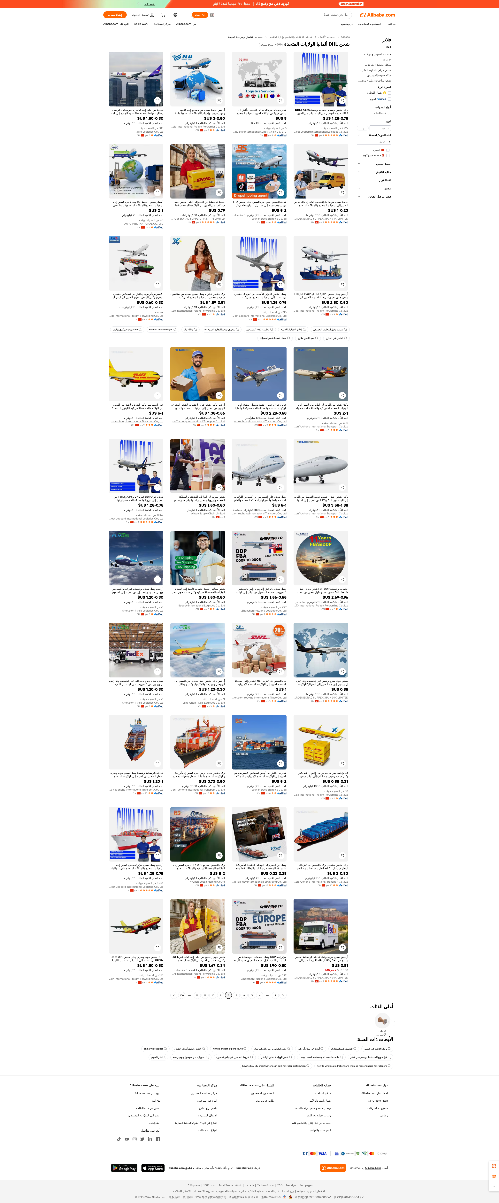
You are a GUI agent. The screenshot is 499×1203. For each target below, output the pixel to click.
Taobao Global (265, 1185)
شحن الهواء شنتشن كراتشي (274, 1057)
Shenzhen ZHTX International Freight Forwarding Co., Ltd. (321, 605)
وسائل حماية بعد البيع (319, 1115)
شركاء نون (156, 1057)
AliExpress (194, 1185)
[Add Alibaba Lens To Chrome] (333, 1168)
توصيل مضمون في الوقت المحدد (312, 1108)
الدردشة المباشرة (207, 1100)
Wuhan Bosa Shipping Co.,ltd (269, 218)
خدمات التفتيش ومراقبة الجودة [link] (245, 36)
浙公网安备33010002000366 (313, 1197)
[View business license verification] (285, 1197)
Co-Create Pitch (378, 1100)
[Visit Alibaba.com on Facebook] (158, 1139)
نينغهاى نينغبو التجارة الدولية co (219, 329)
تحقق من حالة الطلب (148, 1108)
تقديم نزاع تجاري (207, 1108)
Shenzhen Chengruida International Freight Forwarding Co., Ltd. (136, 315)
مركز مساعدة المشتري (204, 1093)
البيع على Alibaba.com (147, 1093)
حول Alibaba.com (377, 1085)
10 (213, 995)
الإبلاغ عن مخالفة (207, 1130)
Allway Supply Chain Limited (208, 513)
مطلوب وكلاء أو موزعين (257, 329)
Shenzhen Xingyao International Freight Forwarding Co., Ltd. (197, 310)
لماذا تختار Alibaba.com (374, 1093)
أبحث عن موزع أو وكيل (309, 1048)
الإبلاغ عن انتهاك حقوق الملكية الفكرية (196, 1122)
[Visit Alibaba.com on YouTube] (126, 1139)
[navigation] (373, 516)
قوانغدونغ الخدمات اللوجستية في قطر (368, 1057)
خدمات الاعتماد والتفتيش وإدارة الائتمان (290, 36)
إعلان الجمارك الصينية (291, 329)
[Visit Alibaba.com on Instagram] (134, 1139)
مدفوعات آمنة (323, 1093)
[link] (494, 1166)
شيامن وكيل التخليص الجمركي (328, 329)
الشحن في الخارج (334, 338)
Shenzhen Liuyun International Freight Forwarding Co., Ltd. (136, 978)
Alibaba (345, 36)
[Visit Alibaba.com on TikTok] (119, 1139)
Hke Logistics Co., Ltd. (149, 131)
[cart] (163, 15)
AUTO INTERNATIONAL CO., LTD (143, 223)
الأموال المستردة (207, 1115)
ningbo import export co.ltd (228, 1048)
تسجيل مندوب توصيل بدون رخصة (189, 1057)
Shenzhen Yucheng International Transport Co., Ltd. (321, 426)
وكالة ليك (188, 329)
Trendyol (291, 1185)
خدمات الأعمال (326, 36)
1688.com (209, 1185)
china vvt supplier (153, 1048)
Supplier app (244, 1167)
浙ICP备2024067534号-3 (349, 1197)
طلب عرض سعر (264, 1100)
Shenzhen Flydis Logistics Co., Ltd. (142, 610)
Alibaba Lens (373, 1167)
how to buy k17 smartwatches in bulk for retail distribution (274, 1066)
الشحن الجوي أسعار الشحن (187, 1048)
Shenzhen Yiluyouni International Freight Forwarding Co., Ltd (197, 973)
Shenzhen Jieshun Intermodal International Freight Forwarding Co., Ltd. (321, 310)
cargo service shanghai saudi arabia (319, 1057)
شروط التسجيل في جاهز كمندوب (232, 1057)
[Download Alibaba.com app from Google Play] (124, 1168)
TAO (279, 1185)
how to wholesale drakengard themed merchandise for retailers (352, 1066)
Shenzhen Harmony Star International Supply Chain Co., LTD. (259, 131)
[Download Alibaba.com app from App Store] (153, 1168)
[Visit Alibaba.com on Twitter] (142, 1139)
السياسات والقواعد (320, 1130)
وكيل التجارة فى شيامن (375, 1048)
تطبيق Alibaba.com (180, 1167)
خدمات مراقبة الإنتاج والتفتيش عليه (311, 1122)
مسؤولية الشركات (377, 1108)
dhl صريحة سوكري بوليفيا (125, 329)
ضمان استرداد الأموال (319, 1100)
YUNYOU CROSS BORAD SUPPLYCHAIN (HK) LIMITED (321, 218)
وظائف (384, 1115)
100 (182, 995)
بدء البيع (156, 1100)
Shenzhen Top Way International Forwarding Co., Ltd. (259, 881)
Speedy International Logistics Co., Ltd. (201, 605)
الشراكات (154, 1122)
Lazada (249, 1185)
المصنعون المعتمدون (262, 1093)
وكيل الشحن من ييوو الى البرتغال (270, 1048)
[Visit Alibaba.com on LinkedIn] (150, 1139)
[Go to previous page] (283, 995)
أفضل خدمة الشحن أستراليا (273, 338)
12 (197, 995)
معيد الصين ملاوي (306, 338)
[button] (212, 14)
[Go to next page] (173, 995)
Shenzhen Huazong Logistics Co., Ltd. (264, 610)
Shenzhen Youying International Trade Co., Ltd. (259, 697)
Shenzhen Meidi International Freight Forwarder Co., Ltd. (197, 126)
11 (205, 995)
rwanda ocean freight (161, 329)
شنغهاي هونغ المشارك (342, 1048)
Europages (306, 1185)
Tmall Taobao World (230, 1185)
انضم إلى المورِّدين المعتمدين (144, 1115)
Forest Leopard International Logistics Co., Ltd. (321, 131)
